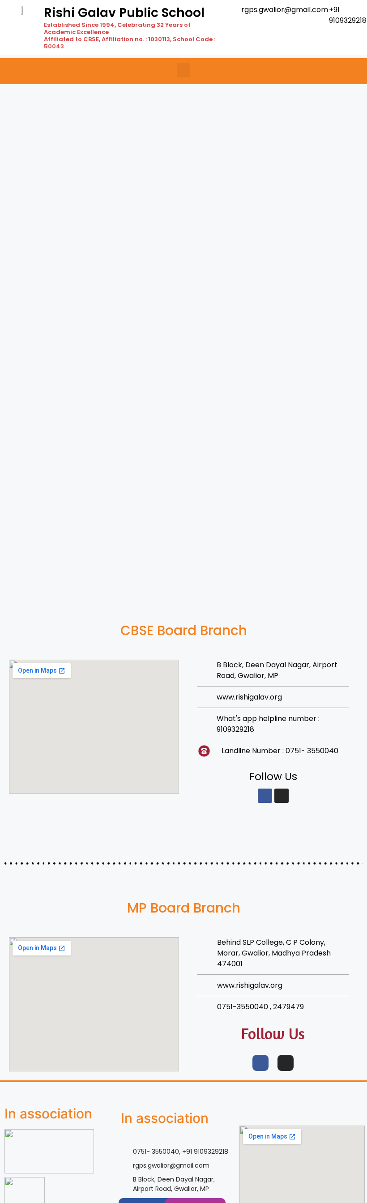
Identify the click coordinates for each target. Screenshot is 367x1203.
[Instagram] (281, 796)
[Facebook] (265, 796)
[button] (183, 70)
